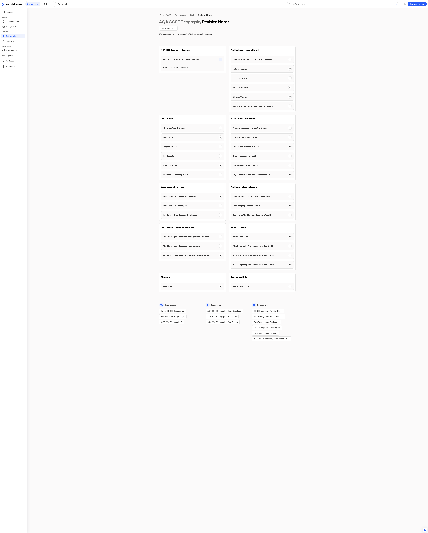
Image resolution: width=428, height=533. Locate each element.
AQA (192, 15)
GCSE (168, 15)
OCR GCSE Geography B (171, 322)
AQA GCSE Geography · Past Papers (222, 322)
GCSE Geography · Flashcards (266, 322)
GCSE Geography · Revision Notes (268, 311)
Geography (180, 15)
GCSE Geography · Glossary (265, 333)
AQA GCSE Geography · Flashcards (222, 316)
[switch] (425, 530)
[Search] (396, 4)
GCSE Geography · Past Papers (267, 327)
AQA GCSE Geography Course (175, 67)
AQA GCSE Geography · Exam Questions (224, 311)
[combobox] (342, 4)
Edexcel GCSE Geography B (173, 316)
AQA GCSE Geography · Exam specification (272, 339)
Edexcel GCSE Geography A (172, 311)
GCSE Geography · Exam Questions (268, 316)
